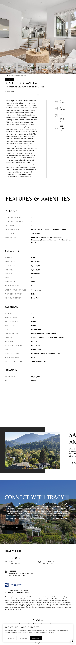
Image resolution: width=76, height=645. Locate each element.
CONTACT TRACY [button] (14, 527)
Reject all (11, 638)
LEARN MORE (32, 527)
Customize (23, 638)
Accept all (35, 638)
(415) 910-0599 (48, 563)
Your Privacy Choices (38, 643)
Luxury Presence (50, 624)
